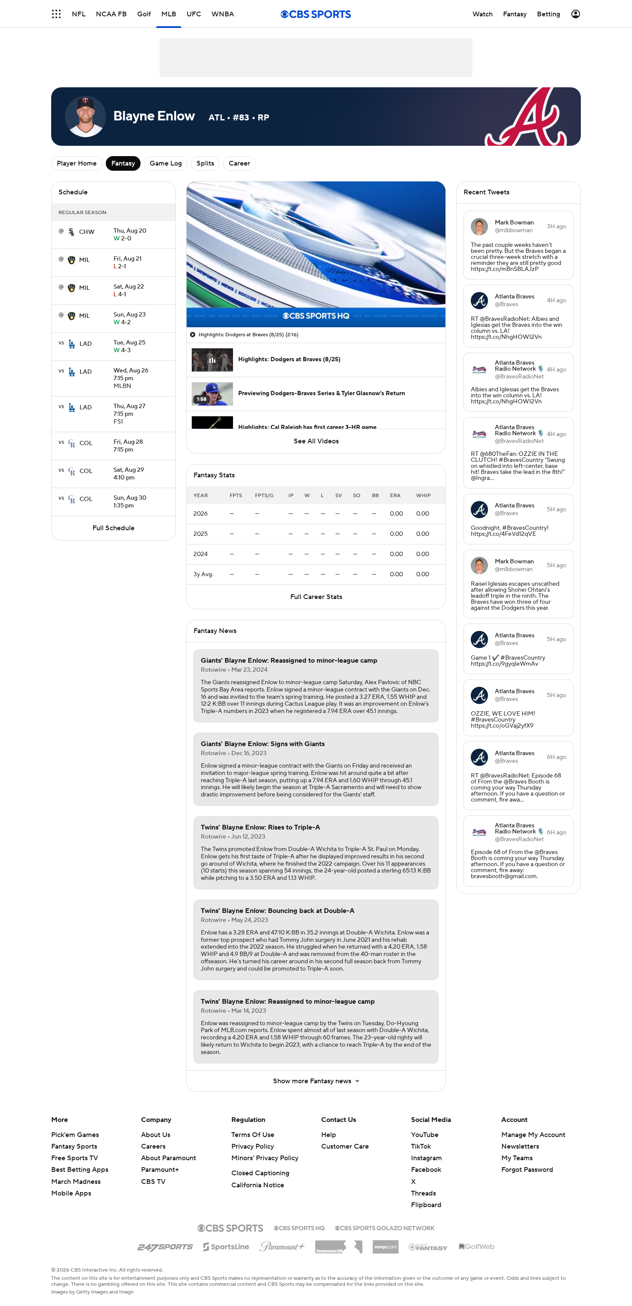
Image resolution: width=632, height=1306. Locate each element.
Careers (153, 1146)
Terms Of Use (252, 1135)
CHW (87, 232)
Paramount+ (160, 1169)
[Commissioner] (338, 1243)
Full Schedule (113, 528)
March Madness (76, 1181)
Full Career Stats (316, 597)
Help (328, 1135)
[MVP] (386, 1243)
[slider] (316, 302)
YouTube (425, 1135)
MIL (84, 260)
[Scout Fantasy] (428, 1246)
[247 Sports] (165, 1245)
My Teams (517, 1158)
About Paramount (168, 1158)
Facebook (426, 1169)
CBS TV (153, 1181)
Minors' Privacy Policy (264, 1158)
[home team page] (71, 232)
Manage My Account (533, 1135)
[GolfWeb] (477, 1247)
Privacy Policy (252, 1146)
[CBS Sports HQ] (299, 1227)
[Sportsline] (226, 1245)
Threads (423, 1193)
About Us (155, 1135)
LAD (86, 344)
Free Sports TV (74, 1158)
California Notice (257, 1185)
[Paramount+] (282, 1245)
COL (86, 443)
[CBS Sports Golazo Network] (385, 1227)
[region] (316, 254)
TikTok (421, 1146)
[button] (56, 14)
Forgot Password (527, 1169)
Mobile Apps (71, 1193)
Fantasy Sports (74, 1146)
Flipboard (426, 1205)
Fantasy (123, 163)
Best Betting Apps (79, 1169)
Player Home (77, 163)
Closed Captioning (260, 1173)
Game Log (166, 163)
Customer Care (345, 1146)
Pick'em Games (75, 1135)
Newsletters (520, 1146)
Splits (205, 163)
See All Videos (316, 441)
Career (239, 163)
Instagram (426, 1158)
